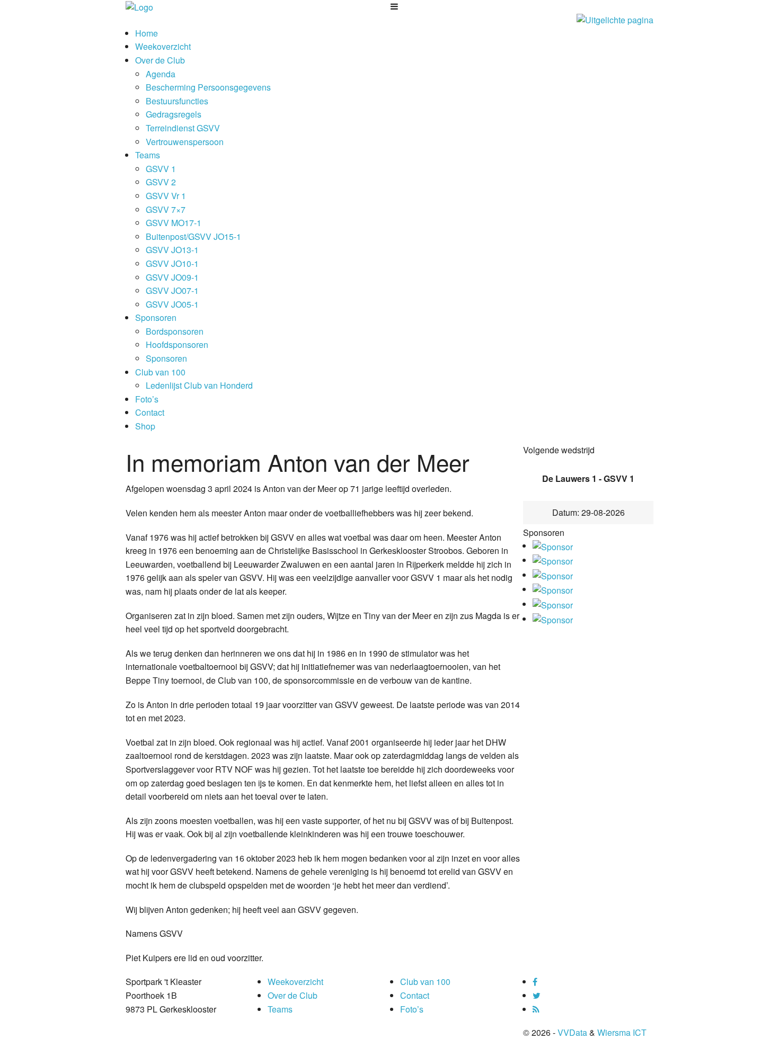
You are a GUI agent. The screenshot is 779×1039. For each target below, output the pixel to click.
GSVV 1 (161, 169)
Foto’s (146, 399)
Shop (145, 426)
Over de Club (160, 60)
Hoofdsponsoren (177, 344)
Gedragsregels (173, 114)
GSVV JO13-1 (172, 250)
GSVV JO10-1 (172, 263)
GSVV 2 (161, 182)
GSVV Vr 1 (166, 196)
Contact (149, 412)
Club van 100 (160, 372)
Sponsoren (155, 317)
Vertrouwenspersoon (185, 142)
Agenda (160, 74)
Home (146, 33)
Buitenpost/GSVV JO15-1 (193, 236)
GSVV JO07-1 (172, 290)
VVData (572, 1032)
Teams (147, 155)
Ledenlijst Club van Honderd (199, 385)
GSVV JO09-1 (172, 277)
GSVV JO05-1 (172, 304)
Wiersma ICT (622, 1032)
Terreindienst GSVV (183, 128)
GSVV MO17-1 (173, 223)
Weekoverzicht (163, 46)
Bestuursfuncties (177, 101)
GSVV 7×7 (165, 209)
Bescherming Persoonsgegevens (208, 87)
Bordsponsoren (174, 331)
